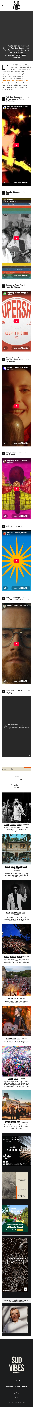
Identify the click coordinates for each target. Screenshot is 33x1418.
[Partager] (11, 779)
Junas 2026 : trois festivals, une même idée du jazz (16, 1002)
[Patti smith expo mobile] (15, 1198)
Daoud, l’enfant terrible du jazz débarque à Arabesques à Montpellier (16, 829)
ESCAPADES (19, 866)
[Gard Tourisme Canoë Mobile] (15, 1231)
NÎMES (18, 1038)
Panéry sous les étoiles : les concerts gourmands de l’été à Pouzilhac (16, 875)
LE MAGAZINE (24, 1386)
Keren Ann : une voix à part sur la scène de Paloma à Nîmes (16, 1042)
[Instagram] (16, 1380)
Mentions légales (9, 1386)
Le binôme (17, 1386)
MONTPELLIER (13, 825)
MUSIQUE (24, 55)
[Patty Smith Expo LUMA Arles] (16, 770)
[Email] (21, 779)
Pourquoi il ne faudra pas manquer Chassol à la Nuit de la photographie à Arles (16, 919)
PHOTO (23, 912)
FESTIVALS (6, 825)
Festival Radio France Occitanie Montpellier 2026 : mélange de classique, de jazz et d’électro (16, 960)
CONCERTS (8, 866)
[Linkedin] (20, 1380)
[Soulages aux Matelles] (16, 1165)
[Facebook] (13, 1380)
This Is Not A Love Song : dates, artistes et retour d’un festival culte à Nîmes (16, 1126)
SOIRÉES (16, 868)
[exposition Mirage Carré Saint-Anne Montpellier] (15, 1292)
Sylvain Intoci (11, 55)
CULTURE (13, 866)
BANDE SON (18, 55)
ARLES (8, 912)
